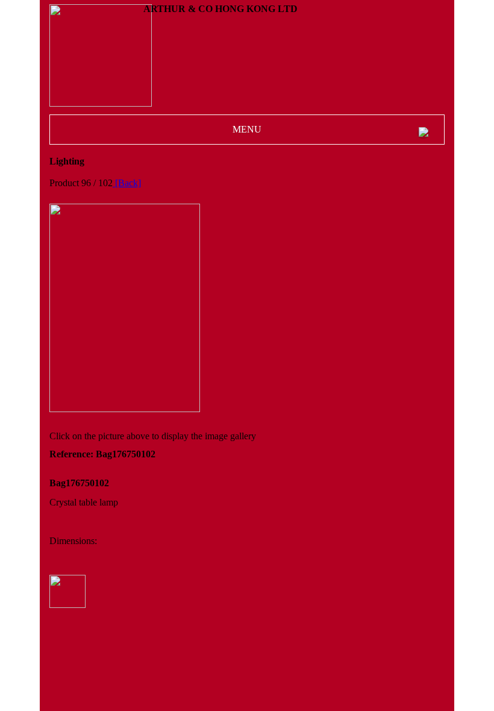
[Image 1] (124, 409)
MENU (247, 129)
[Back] (127, 183)
